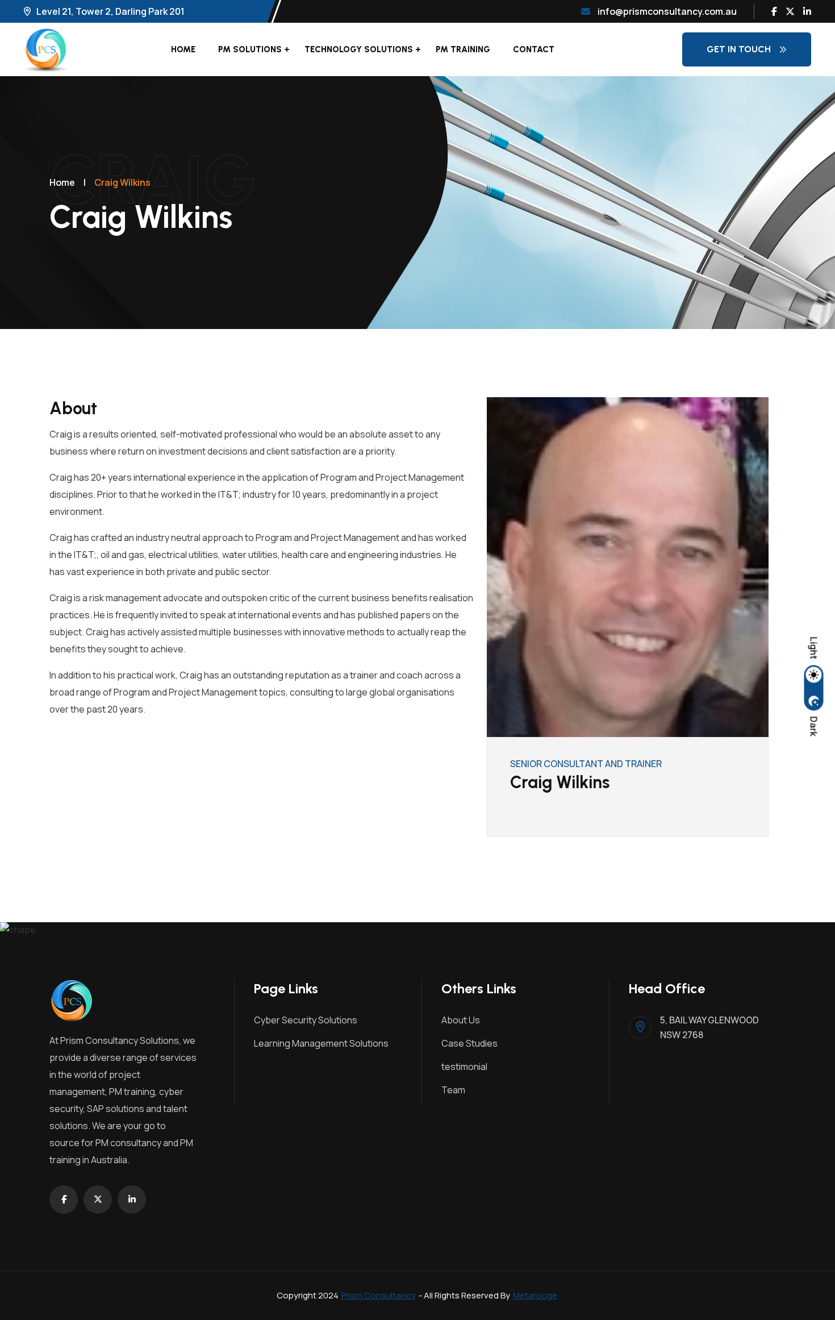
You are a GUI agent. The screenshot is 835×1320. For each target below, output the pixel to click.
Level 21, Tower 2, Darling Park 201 (110, 11)
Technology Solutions (358, 49)
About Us (460, 1020)
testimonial (464, 1066)
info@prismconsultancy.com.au (666, 11)
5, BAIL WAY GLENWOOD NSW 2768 (709, 1027)
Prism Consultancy (378, 1295)
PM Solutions (250, 49)
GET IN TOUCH (739, 49)
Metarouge (535, 1295)
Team (453, 1090)
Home (183, 49)
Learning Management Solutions (321, 1043)
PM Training (463, 49)
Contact (533, 49)
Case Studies (469, 1043)
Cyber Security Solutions (305, 1020)
